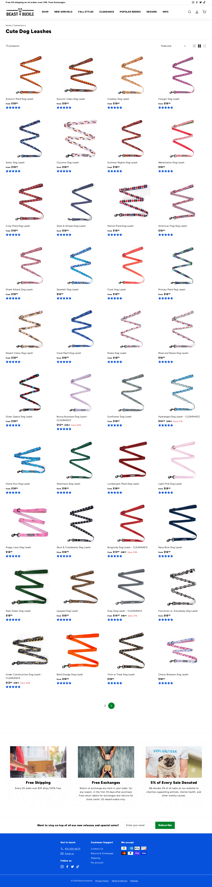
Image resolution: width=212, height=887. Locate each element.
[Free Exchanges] (106, 762)
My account (97, 862)
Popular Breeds (130, 11)
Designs (152, 11)
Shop (45, 11)
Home (9, 25)
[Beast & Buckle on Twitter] (72, 866)
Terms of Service (119, 881)
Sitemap (134, 881)
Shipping (95, 858)
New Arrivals (63, 11)
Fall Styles (85, 11)
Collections (19, 25)
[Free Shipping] (38, 762)
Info (166, 11)
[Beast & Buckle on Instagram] (62, 866)
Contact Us (97, 849)
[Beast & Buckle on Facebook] (67, 866)
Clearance (106, 11)
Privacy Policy (102, 881)
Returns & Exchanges (102, 853)
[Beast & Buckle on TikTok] (77, 866)
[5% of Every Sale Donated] (174, 762)
